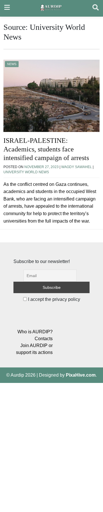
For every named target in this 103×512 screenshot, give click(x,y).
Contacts (44, 338)
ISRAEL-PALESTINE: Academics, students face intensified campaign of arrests (46, 149)
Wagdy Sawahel (76, 167)
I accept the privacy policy (53, 299)
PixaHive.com (81, 375)
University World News (26, 172)
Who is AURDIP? (35, 331)
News (11, 64)
